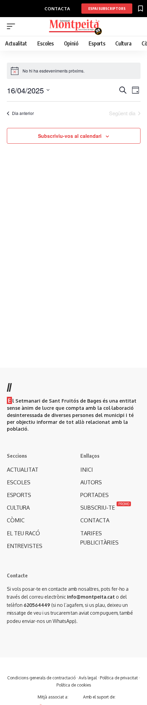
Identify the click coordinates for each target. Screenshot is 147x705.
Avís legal (88, 677)
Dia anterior (23, 113)
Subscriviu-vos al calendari (70, 135)
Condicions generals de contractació (41, 677)
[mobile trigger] (12, 26)
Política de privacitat (119, 677)
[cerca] (136, 27)
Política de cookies (73, 685)
